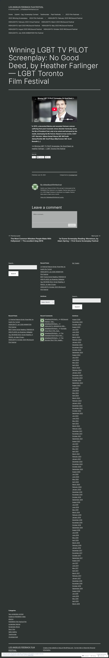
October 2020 (76, 466)
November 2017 (77, 553)
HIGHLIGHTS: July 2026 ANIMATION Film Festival (26, 33)
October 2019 (76, 497)
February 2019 (76, 515)
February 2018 (76, 545)
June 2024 (75, 360)
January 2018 (76, 548)
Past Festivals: (56, 14)
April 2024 (75, 365)
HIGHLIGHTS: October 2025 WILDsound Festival (60, 29)
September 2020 (77, 469)
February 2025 (76, 340)
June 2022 (75, 418)
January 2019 (76, 517)
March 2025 (76, 337)
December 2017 (77, 550)
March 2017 (76, 573)
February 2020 (76, 487)
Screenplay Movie (14, 627)
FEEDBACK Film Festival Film (18, 622)
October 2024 (76, 350)
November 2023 (77, 378)
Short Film (12, 629)
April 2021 (75, 451)
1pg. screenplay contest (16, 614)
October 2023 (76, 380)
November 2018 (77, 522)
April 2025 (75, 334)
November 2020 (77, 464)
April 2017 (75, 571)
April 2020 (75, 482)
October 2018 (76, 525)
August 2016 (76, 591)
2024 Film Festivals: (36, 18)
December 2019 (77, 492)
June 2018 (75, 535)
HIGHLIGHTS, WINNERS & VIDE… (55, 326)
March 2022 (76, 426)
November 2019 (77, 494)
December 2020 (77, 461)
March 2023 (76, 398)
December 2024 (77, 345)
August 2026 (76, 319)
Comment (72, 225)
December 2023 (77, 375)
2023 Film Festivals (72, 14)
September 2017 (77, 558)
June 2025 (75, 332)
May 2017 (75, 568)
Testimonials (44, 14)
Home (11, 14)
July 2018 (75, 532)
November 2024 (77, 347)
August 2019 (76, 502)
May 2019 (75, 510)
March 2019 (76, 512)
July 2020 (75, 474)
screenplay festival (14, 624)
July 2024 (75, 357)
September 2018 (77, 527)
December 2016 (77, 581)
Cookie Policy (30, 655)
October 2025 (76, 324)
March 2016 (76, 604)
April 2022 (75, 423)
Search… (11, 263)
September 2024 (77, 352)
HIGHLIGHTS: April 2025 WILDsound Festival (24, 26)
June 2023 (75, 390)
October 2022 (76, 411)
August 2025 (76, 327)
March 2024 (76, 367)
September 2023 (77, 383)
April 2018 (75, 540)
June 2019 (75, 507)
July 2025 (75, 329)
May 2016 (75, 598)
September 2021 (77, 439)
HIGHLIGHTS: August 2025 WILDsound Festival (25, 29)
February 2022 (76, 428)
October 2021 (76, 436)
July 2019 (75, 505)
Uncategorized (73, 175)
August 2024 (76, 355)
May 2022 (75, 421)
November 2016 (77, 583)
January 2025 (76, 342)
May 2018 (75, 538)
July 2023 (75, 388)
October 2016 (76, 586)
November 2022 (77, 408)
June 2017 (75, 566)
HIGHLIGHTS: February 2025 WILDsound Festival (65, 18)
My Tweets (75, 263)
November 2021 (77, 433)
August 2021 (76, 441)
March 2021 (76, 454)
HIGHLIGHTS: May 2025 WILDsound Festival (57, 26)
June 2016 (75, 596)
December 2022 (77, 406)
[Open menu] (63, 14)
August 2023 (76, 385)
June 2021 (75, 446)
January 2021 (76, 459)
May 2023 (75, 393)
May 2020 (75, 479)
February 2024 (77, 370)
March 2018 (76, 543)
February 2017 (76, 576)
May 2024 (75, 362)
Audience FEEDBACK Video (17, 616)
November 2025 (77, 322)
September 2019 (77, 499)
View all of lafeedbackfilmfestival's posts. (52, 197)
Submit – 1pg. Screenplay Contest (26, 14)
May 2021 (75, 449)
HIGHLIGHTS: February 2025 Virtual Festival (24, 22)
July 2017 (75, 563)
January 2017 (76, 578)
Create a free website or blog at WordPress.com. (58, 648)
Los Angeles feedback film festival (26, 7)
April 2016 (75, 601)
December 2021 (77, 431)
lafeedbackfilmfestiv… (52, 319)
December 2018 (77, 520)
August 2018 (76, 530)
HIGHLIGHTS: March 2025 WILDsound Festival (57, 22)
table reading (13, 632)
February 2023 (76, 401)
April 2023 (75, 395)
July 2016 (75, 593)
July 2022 (75, 416)
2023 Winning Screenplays (18, 18)
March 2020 (76, 484)
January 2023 (76, 403)
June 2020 (75, 477)
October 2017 (76, 555)
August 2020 (76, 472)
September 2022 (77, 413)
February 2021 (76, 456)
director (11, 619)
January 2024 (76, 373)
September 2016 (77, 588)
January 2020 (76, 489)
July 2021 (75, 444)
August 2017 (76, 560)
